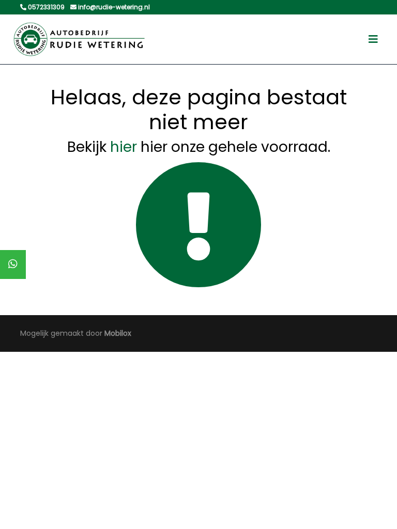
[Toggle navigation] (373, 39)
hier (123, 147)
